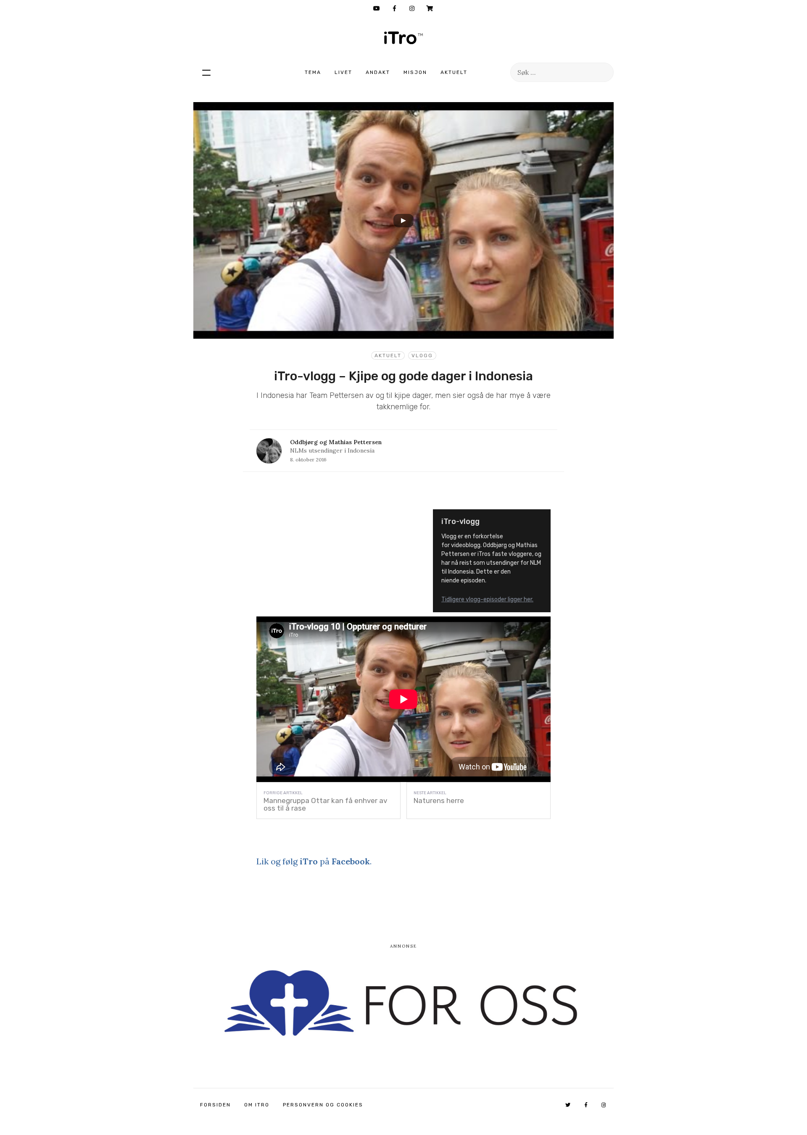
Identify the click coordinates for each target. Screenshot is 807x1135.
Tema (313, 72)
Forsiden (215, 1105)
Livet (343, 72)
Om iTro (256, 1105)
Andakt (378, 72)
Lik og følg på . (314, 861)
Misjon (415, 72)
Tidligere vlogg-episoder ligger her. (487, 599)
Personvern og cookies (323, 1105)
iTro (403, 37)
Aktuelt (453, 72)
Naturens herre (439, 800)
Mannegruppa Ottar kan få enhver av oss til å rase (325, 804)
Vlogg (422, 355)
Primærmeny (206, 72)
